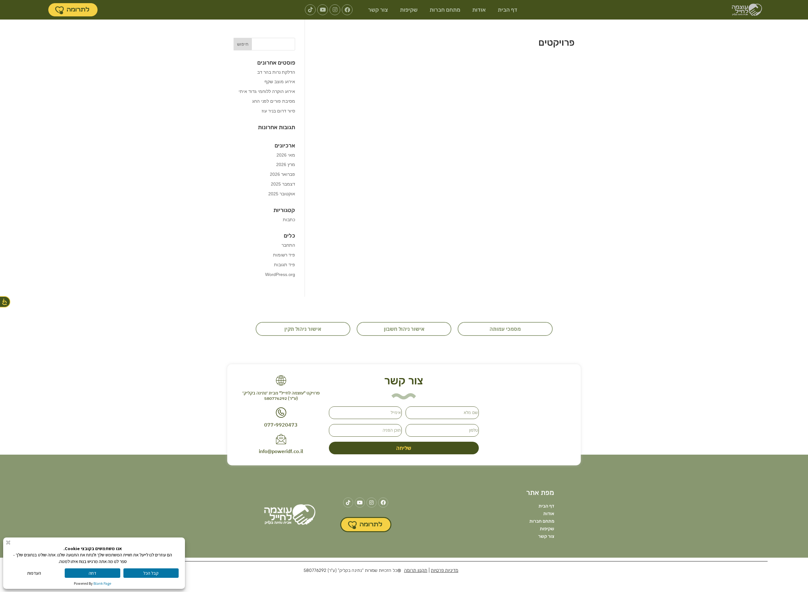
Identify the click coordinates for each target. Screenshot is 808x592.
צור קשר (378, 10)
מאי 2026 (285, 155)
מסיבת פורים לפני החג (273, 101)
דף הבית (507, 10)
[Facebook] (347, 9)
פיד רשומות (284, 254)
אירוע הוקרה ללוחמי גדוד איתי (267, 91)
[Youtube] (322, 9)
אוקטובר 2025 (281, 193)
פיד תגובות (284, 264)
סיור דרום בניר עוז (278, 110)
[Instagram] (335, 9)
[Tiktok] (310, 9)
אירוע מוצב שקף (279, 81)
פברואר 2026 (282, 174)
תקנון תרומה (415, 570)
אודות (479, 10)
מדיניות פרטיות (444, 570)
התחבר (288, 245)
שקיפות (409, 10)
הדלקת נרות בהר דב (276, 72)
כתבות (289, 219)
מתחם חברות (445, 10)
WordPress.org (280, 274)
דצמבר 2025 (283, 184)
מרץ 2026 (285, 164)
